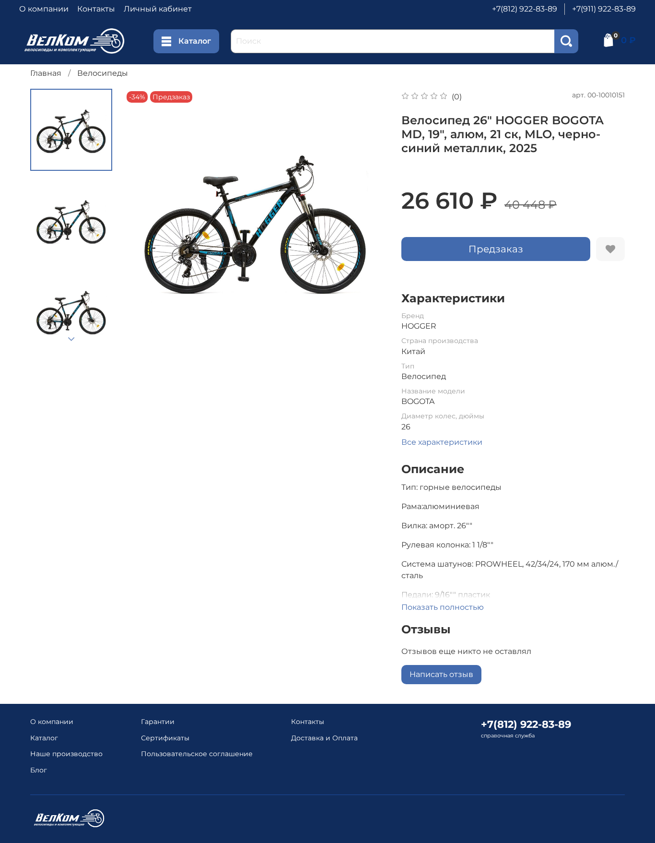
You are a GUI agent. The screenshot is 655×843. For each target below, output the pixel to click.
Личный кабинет (158, 8)
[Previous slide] (143, 220)
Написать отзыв (441, 674)
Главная (45, 73)
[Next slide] (71, 339)
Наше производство (66, 753)
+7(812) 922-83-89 (524, 8)
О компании (44, 8)
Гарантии (158, 721)
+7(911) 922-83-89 (604, 8)
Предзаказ (495, 249)
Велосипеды (102, 73)
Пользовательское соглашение (197, 753)
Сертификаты (165, 738)
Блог (38, 770)
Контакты (96, 8)
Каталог (194, 41)
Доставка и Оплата (324, 738)
